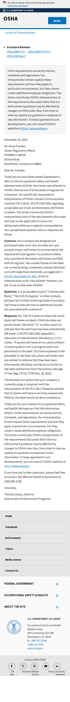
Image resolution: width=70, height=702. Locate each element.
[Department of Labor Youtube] (45, 666)
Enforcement (13, 537)
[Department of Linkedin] (57, 666)
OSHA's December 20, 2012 (20, 276)
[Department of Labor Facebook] (11, 666)
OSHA (10, 18)
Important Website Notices (30, 673)
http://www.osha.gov (16, 466)
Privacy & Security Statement (56, 673)
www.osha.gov (35, 648)
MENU (57, 20)
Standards (11, 527)
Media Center (13, 559)
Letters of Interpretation (20, 32)
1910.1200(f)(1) (16, 51)
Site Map (12, 673)
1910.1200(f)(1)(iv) (39, 51)
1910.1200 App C (16, 56)
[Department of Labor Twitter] (23, 666)
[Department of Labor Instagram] (34, 666)
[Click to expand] (35, 4)
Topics (9, 548)
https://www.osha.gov (34, 128)
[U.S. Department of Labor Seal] (14, 627)
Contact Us (11, 570)
